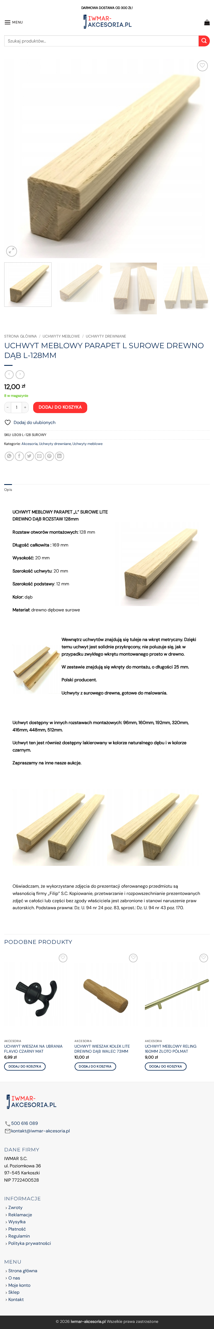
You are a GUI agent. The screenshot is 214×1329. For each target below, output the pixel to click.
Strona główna (20, 336)
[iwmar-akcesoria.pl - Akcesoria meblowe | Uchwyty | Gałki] (107, 22)
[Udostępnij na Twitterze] (29, 456)
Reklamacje (20, 1215)
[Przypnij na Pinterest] (49, 456)
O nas (14, 1278)
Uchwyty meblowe (61, 336)
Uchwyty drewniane (106, 336)
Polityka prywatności (29, 1243)
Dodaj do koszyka (60, 407)
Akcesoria (29, 443)
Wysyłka (17, 1222)
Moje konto (19, 1285)
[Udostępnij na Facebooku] (19, 456)
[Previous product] (20, 374)
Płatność (17, 1229)
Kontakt (16, 1299)
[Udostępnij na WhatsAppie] (9, 456)
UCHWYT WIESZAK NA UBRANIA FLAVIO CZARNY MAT (33, 1049)
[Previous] (15, 158)
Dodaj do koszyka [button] (25, 1066)
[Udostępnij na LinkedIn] (59, 456)
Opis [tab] (8, 489)
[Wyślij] (204, 41)
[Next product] (9, 374)
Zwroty (15, 1207)
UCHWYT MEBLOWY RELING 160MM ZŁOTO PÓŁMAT (170, 1049)
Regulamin (19, 1236)
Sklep (14, 1292)
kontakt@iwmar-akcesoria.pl (40, 1131)
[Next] (199, 158)
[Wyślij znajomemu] (39, 456)
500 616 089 (24, 1123)
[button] (13, 22)
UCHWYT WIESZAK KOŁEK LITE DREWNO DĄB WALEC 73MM (102, 1049)
